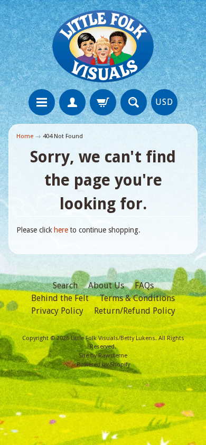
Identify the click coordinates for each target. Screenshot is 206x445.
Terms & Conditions (137, 298)
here (61, 230)
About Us (106, 285)
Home (24, 136)
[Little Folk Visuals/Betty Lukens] (103, 46)
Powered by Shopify (103, 364)
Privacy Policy (57, 311)
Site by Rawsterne (103, 355)
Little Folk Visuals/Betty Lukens (113, 338)
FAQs (144, 285)
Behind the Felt (60, 298)
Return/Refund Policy (134, 311)
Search (65, 285)
